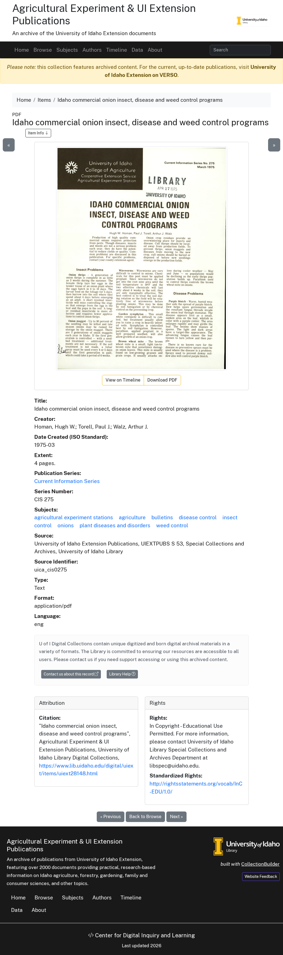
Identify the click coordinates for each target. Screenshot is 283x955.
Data (137, 50)
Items (44, 100)
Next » (176, 816)
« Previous (110, 816)
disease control (198, 517)
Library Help (120, 674)
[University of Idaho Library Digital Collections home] (247, 846)
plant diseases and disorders (115, 525)
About (155, 50)
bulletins (162, 517)
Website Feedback (261, 876)
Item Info (36, 133)
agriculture (132, 517)
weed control (172, 525)
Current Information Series (67, 481)
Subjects (67, 50)
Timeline (116, 50)
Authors (92, 50)
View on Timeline (123, 380)
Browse (42, 50)
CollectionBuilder (260, 864)
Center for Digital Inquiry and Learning (144, 935)
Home (21, 50)
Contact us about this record (69, 674)
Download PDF (162, 380)
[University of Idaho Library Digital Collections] (252, 21)
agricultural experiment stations (73, 517)
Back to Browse (145, 816)
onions (65, 525)
